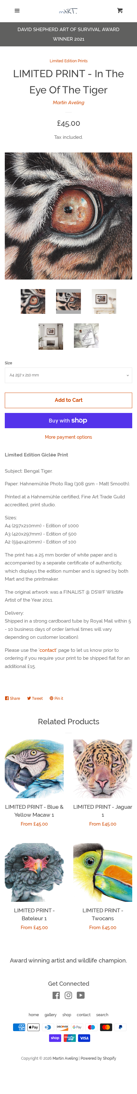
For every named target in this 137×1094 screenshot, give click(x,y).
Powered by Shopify (98, 1058)
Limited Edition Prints (69, 61)
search (102, 1015)
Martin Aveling (68, 102)
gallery (51, 1015)
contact (48, 650)
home (34, 1015)
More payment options (68, 437)
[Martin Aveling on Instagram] (68, 997)
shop (66, 1015)
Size (8, 363)
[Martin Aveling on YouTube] (81, 997)
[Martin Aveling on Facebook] (56, 997)
